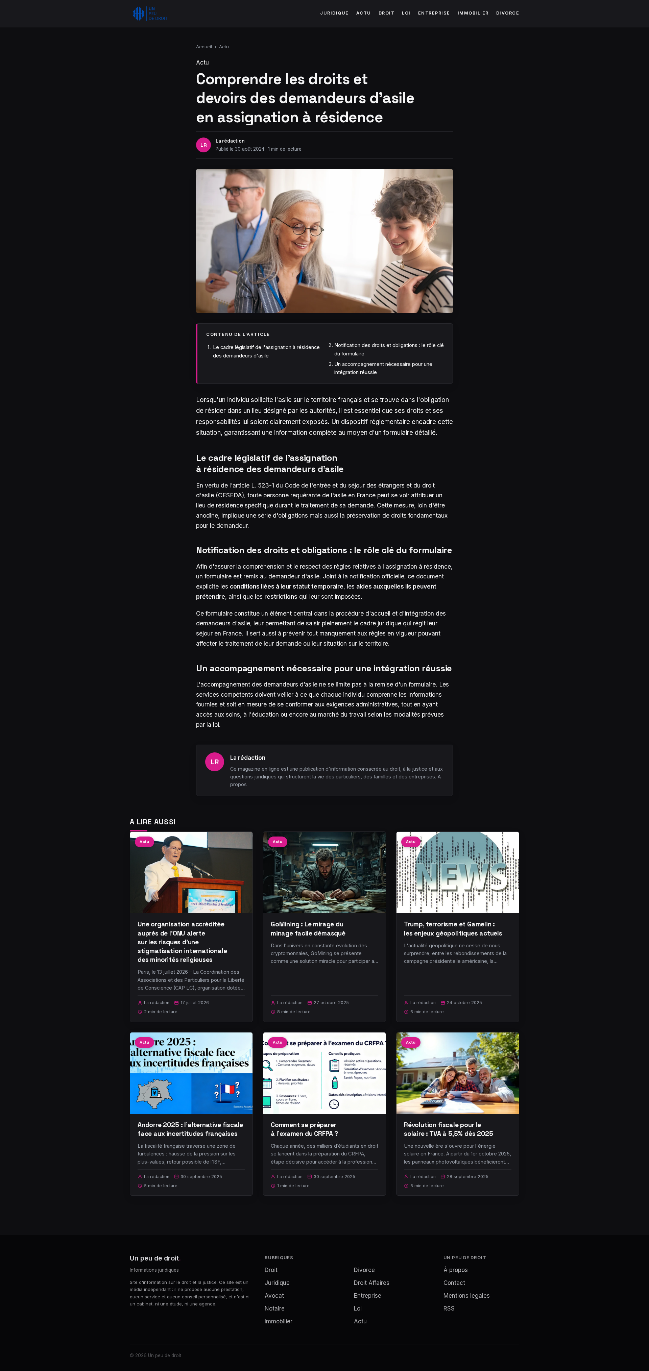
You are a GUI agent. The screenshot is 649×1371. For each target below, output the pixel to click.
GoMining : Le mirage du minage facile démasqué (308, 928)
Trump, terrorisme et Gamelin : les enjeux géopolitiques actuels (453, 928)
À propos (455, 1270)
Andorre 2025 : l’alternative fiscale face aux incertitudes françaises (190, 1129)
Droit (387, 13)
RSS (449, 1308)
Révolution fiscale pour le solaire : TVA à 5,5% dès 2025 (448, 1129)
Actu (363, 13)
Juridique (334, 13)
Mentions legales (466, 1295)
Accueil (204, 46)
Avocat (274, 1295)
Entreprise (434, 13)
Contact (454, 1282)
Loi (406, 13)
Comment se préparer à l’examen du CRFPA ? (304, 1129)
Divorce (508, 13)
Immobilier (473, 13)
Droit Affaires (371, 1282)
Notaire (275, 1308)
